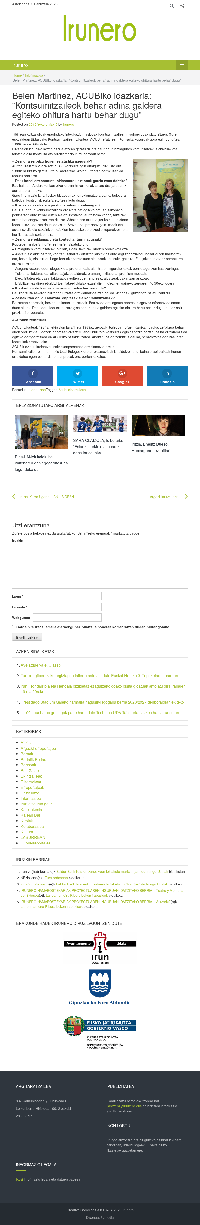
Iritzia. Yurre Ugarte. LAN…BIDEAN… (48, 496)
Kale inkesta (31, 809)
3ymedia (107, 1217)
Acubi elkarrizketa (72, 389)
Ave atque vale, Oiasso (41, 665)
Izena (17, 596)
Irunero (20, 64)
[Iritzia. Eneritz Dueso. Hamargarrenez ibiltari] (158, 424)
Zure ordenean (56, 877)
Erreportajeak (32, 787)
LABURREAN (33, 837)
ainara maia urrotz (35, 884)
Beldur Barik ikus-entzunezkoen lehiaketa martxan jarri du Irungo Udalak (112, 871)
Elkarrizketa (31, 781)
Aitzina (27, 742)
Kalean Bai (30, 815)
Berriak (27, 754)
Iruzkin (17, 540)
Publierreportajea (36, 843)
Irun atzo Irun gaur (36, 804)
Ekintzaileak (31, 776)
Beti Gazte (30, 770)
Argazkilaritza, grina (165, 496)
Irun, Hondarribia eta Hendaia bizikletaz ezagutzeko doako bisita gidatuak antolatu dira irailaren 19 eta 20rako (103, 688)
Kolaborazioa (32, 826)
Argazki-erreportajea (38, 748)
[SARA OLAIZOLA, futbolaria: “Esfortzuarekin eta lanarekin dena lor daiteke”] (100, 423)
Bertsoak (28, 765)
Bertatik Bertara (34, 759)
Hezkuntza (30, 793)
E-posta (19, 607)
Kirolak (27, 821)
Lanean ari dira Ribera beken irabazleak (77, 895)
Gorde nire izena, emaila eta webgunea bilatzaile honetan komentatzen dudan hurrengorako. (93, 626)
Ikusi (19, 1179)
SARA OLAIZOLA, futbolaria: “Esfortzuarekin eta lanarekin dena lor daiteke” (98, 446)
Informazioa (34, 75)
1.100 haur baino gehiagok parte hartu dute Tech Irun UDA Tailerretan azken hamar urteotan (100, 712)
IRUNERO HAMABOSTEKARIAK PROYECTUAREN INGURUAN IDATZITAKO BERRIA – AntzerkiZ (96, 901)
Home (17, 75)
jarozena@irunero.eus (124, 1105)
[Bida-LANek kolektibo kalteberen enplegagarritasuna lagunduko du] (41, 431)
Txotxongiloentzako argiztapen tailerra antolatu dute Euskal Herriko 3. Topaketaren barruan (99, 675)
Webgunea (21, 617)
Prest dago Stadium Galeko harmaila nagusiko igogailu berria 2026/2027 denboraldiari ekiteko (102, 702)
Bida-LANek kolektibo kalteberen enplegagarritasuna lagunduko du (41, 463)
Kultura (27, 831)
